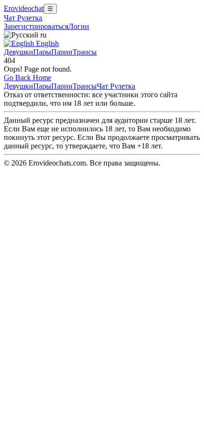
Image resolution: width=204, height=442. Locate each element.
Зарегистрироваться (36, 26)
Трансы (85, 52)
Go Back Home (27, 78)
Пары (42, 52)
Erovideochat (24, 8)
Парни (62, 52)
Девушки (18, 52)
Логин (78, 26)
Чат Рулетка (23, 18)
